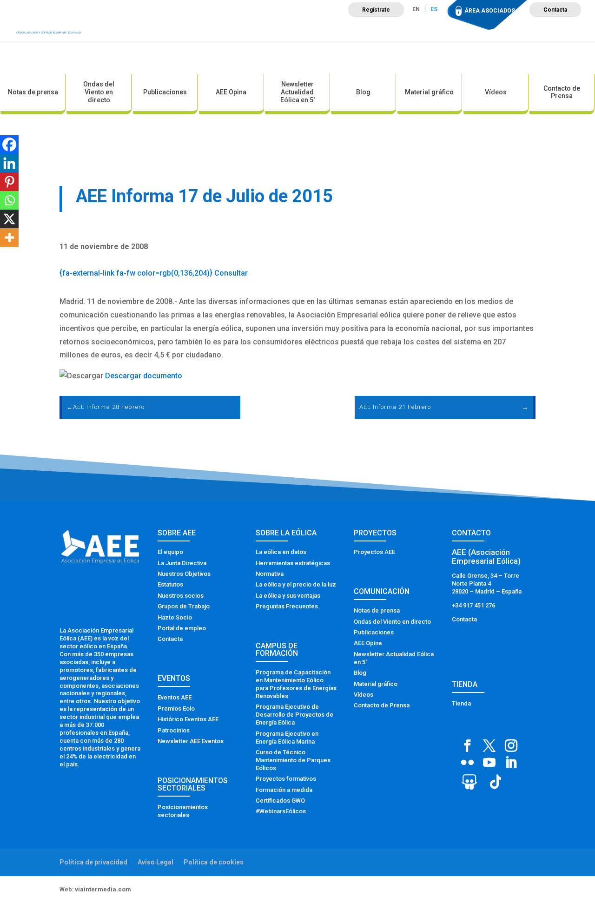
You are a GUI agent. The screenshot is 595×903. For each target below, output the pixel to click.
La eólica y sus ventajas (288, 595)
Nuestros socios (181, 595)
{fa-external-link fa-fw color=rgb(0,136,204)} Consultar (154, 273)
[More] (9, 237)
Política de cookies (214, 862)
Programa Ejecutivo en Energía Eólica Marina (287, 737)
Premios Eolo (176, 708)
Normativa (270, 573)
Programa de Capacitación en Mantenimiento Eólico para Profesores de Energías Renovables (296, 684)
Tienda (461, 703)
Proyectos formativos (286, 778)
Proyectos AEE (374, 551)
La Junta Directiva (182, 563)
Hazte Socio (175, 617)
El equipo (170, 551)
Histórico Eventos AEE (188, 719)
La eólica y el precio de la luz (296, 584)
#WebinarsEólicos (281, 811)
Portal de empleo (182, 628)
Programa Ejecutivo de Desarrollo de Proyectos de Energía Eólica (294, 714)
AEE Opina (231, 92)
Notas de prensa (33, 92)
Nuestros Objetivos (184, 573)
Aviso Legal (155, 862)
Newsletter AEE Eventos (191, 741)
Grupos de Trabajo (184, 606)
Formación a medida (284, 789)
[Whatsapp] (9, 200)
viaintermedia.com (103, 889)
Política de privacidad (93, 862)
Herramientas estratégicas (293, 563)
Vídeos (496, 92)
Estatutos (170, 584)
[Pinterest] (9, 181)
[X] (9, 219)
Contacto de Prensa (561, 92)
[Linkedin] (9, 163)
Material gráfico (429, 92)
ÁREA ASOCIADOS (489, 10)
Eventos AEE (175, 697)
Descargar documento (143, 375)
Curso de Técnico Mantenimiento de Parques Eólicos (293, 760)
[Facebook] (9, 144)
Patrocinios (174, 730)
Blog (363, 92)
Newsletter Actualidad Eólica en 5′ (297, 92)
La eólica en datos (281, 551)
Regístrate (376, 10)
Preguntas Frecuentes (287, 606)
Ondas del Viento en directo (98, 92)
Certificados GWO (280, 800)
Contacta (555, 10)
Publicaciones (165, 92)
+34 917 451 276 (473, 605)
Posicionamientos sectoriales (183, 811)
